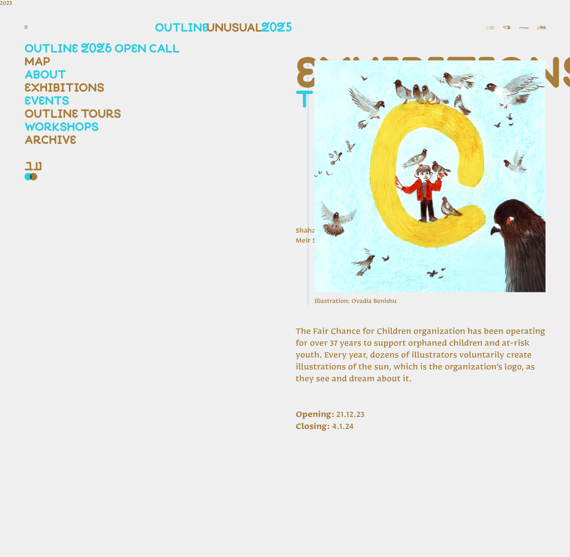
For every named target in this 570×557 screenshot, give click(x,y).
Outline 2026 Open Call (102, 49)
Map (37, 62)
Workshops (61, 127)
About (45, 75)
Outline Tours (72, 114)
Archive (50, 140)
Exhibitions (64, 88)
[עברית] (33, 167)
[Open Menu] (25, 27)
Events (46, 101)
